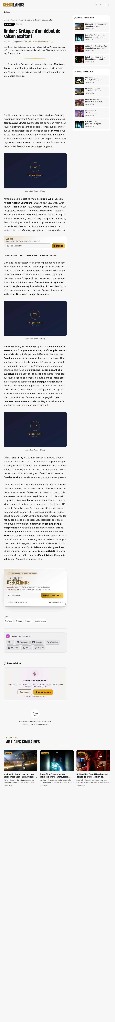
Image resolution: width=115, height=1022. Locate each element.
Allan (8, 42)
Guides (7, 12)
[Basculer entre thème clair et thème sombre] (96, 4)
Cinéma (14, 20)
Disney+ (28, 621)
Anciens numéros (55, 602)
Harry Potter (34, 206)
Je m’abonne (58, 246)
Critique (19, 621)
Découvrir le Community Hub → (35, 696)
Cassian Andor (23, 142)
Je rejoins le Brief (51, 595)
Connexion (25, 692)
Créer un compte (43, 692)
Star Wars (58, 64)
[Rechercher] (101, 4)
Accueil (6, 20)
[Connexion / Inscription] (108, 4)
